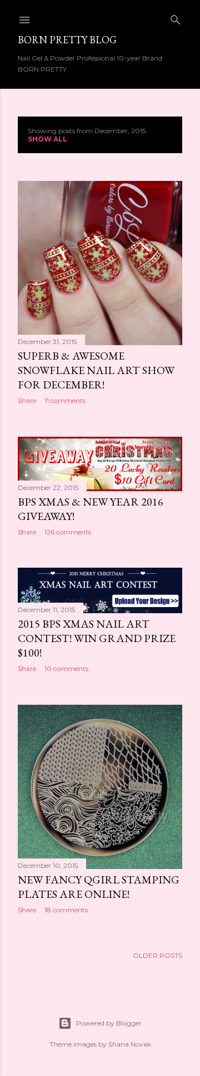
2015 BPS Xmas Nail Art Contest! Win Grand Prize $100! (97, 638)
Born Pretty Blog (67, 39)
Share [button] (27, 400)
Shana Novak (129, 1044)
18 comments (66, 910)
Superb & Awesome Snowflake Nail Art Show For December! (96, 370)
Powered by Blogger (109, 1023)
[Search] (175, 17)
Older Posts (157, 955)
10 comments (66, 668)
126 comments (67, 532)
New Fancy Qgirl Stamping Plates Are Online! (98, 886)
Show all (47, 139)
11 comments (65, 400)
